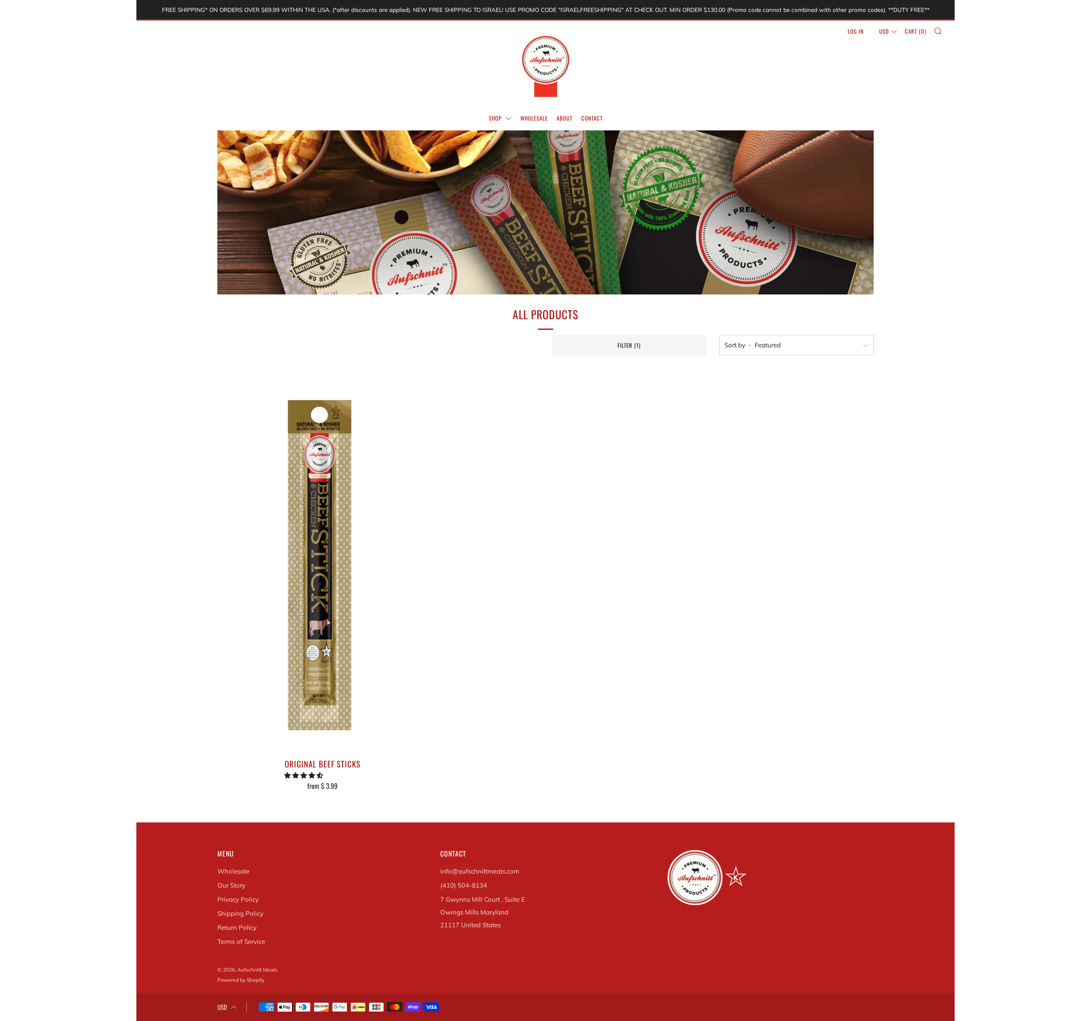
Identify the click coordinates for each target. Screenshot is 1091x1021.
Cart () (915, 31)
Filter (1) (629, 345)
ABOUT (564, 118)
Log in (856, 31)
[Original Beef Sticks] (322, 560)
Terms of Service (241, 941)
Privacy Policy (238, 899)
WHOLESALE (534, 118)
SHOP (496, 118)
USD (884, 31)
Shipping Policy (240, 913)
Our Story (231, 885)
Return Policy (237, 927)
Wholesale (233, 871)
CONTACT (592, 118)
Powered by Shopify (240, 980)
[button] (304, 775)
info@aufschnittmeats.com (479, 871)
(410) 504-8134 (463, 885)
